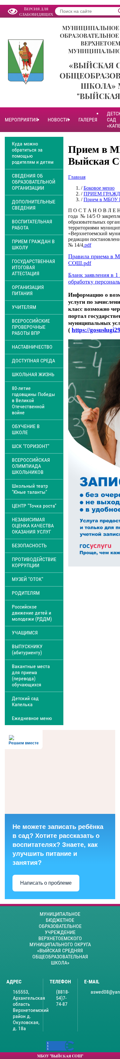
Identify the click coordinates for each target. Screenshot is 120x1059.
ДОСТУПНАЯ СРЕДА (33, 361)
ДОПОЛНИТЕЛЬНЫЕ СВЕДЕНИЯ (33, 205)
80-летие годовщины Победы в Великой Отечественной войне (33, 400)
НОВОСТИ (58, 120)
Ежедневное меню (32, 718)
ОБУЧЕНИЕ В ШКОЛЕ (26, 429)
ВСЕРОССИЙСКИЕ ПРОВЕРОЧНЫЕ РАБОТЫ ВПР (31, 327)
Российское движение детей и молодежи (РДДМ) (32, 613)
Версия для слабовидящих (36, 11)
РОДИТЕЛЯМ (26, 593)
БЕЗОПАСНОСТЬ (29, 545)
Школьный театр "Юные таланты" (30, 489)
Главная (76, 177)
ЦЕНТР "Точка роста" (34, 506)
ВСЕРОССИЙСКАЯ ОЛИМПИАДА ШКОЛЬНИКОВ (31, 466)
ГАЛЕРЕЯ (87, 120)
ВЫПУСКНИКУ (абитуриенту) (27, 649)
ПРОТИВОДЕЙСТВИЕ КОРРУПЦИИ (34, 562)
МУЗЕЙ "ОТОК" (27, 579)
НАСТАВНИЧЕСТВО (32, 347)
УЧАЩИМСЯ (25, 633)
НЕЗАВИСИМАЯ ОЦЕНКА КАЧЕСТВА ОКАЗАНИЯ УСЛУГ (33, 526)
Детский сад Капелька (25, 701)
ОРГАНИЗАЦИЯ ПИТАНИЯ (28, 290)
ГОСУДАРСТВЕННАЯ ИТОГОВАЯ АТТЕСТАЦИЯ (33, 267)
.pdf (87, 245)
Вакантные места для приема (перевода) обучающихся (31, 675)
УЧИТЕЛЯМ (24, 307)
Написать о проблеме (46, 883)
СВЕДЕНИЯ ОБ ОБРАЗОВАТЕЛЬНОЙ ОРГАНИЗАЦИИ (33, 182)
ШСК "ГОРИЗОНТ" (30, 446)
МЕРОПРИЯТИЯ (21, 120)
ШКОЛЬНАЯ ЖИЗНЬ (33, 374)
